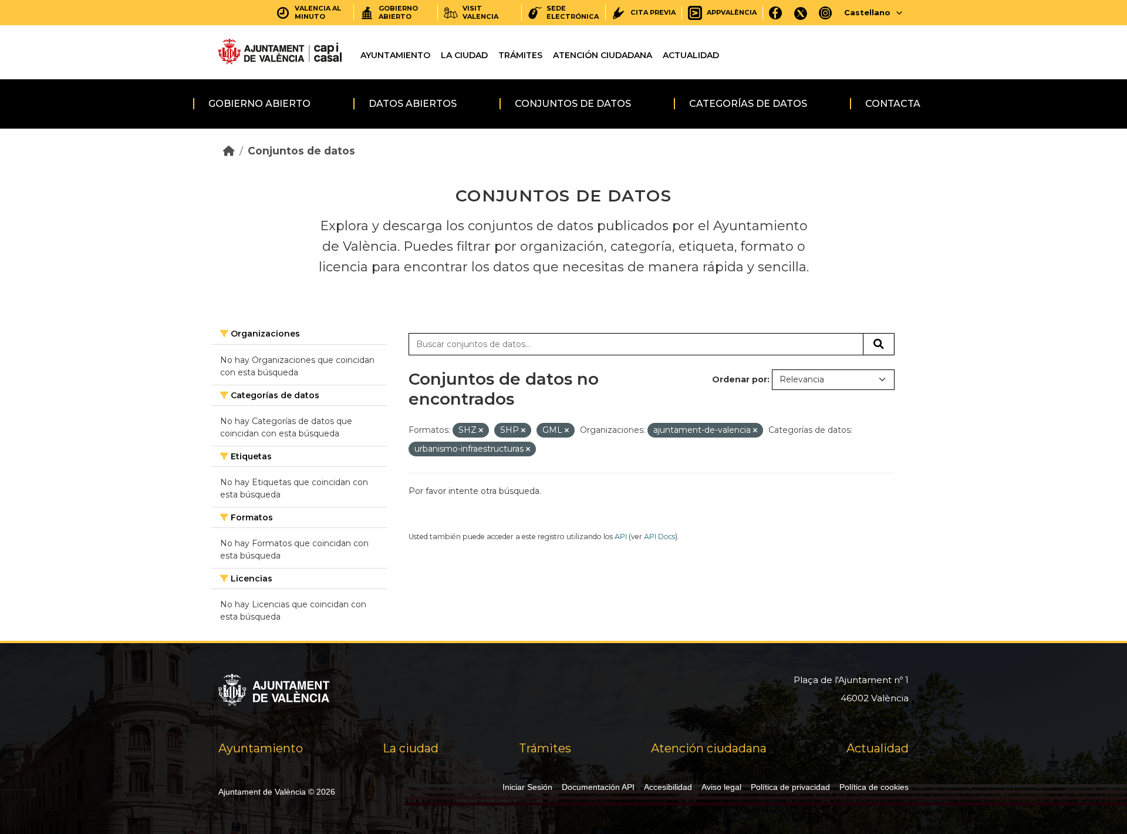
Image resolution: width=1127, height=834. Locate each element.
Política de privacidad (790, 787)
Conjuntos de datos (573, 103)
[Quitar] (481, 430)
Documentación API (598, 787)
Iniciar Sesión (527, 787)
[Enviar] (878, 344)
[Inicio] (229, 150)
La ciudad (464, 55)
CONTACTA (892, 103)
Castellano (867, 12)
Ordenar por (739, 379)
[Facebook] (775, 13)
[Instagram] (825, 13)
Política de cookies (874, 787)
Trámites (520, 55)
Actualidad (691, 55)
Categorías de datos (748, 103)
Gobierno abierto (259, 103)
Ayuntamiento (395, 55)
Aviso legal (721, 787)
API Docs (659, 536)
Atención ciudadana (602, 55)
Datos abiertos (413, 103)
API (621, 536)
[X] (800, 13)
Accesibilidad (668, 787)
